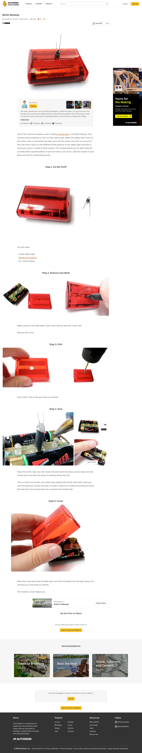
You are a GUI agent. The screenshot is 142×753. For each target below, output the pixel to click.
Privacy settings (66, 748)
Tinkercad (58, 123)
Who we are (94, 734)
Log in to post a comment (71, 708)
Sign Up (135, 4)
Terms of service (38, 748)
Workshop (58, 725)
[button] (107, 23)
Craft (56, 731)
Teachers (48, 4)
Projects (29, 4)
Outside (70, 728)
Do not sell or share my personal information (90, 748)
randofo (7, 19)
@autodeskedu (123, 726)
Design (57, 728)
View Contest (101, 603)
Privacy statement (52, 748)
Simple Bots (63, 134)
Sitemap (93, 731)
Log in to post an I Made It (71, 630)
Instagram (36, 123)
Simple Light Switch (28, 257)
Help (91, 728)
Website (26, 123)
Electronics (24, 19)
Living (70, 725)
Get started (94, 725)
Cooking (71, 722)
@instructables (123, 722)
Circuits (15, 19)
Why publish (94, 722)
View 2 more (91, 462)
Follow (33, 106)
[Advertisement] (127, 97)
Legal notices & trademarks (118, 748)
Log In (125, 4)
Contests (38, 4)
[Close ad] (140, 70)
